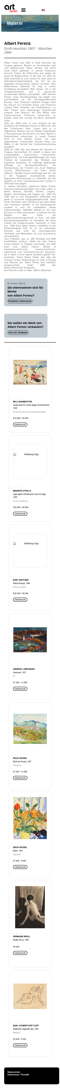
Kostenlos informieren (20, 301)
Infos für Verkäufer (18, 332)
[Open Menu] (23, 10)
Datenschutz (14, 1072)
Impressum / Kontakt (18, 1074)
